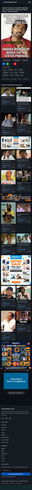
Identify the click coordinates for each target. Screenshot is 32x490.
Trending (3, 425)
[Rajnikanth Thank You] (8, 120)
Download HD (6, 101)
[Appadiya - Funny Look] (8, 177)
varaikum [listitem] (10, 69)
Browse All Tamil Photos (17, 393)
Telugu (3, 458)
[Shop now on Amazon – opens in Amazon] (16, 270)
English (3, 448)
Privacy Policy (5, 440)
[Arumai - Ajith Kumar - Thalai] (8, 292)
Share (26, 60)
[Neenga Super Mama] (23, 118)
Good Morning (5, 437)
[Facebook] (2, 418)
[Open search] (29, 2)
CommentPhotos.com (7, 409)
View (5, 99)
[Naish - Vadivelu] (23, 317)
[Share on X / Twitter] (11, 63)
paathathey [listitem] (5, 72)
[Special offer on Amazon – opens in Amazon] (16, 142)
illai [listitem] (11, 72)
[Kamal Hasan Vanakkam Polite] (8, 239)
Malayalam (4, 453)
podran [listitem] (17, 75)
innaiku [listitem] (15, 72)
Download (17, 60)
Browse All (4, 427)
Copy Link (7, 60)
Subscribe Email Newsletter (16, 474)
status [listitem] (12, 75)
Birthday (3, 435)
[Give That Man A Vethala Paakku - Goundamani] (23, 293)
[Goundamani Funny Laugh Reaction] (23, 207)
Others (3, 461)
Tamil (2, 456)
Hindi (2, 451)
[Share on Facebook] (3, 63)
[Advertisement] (16, 487)
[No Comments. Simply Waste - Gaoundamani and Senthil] (23, 238)
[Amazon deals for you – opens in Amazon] (16, 197)
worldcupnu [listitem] (5, 75)
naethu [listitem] (4, 69)
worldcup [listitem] (22, 72)
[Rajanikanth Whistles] (8, 321)
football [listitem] (20, 69)
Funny (3, 432)
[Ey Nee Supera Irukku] (8, 213)
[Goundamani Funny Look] (8, 91)
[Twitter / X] (6, 418)
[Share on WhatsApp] (7, 63)
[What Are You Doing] (8, 155)
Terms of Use (4, 442)
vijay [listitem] (22, 75)
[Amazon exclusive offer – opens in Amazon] (16, 356)
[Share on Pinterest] (15, 63)
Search (3, 430)
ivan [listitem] (16, 69)
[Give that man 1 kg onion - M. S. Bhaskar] (23, 175)
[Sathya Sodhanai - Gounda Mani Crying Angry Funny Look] (23, 154)
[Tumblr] (10, 418)
